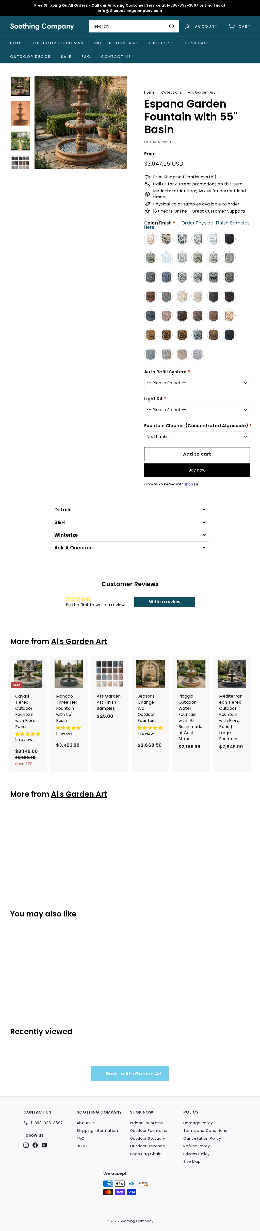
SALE (66, 56)
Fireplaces (162, 43)
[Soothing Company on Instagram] (26, 1145)
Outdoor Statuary (147, 1138)
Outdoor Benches (147, 1146)
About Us (86, 1122)
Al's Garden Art (201, 92)
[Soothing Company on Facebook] (35, 1145)
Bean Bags (197, 43)
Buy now (197, 470)
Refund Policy (196, 1146)
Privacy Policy (196, 1153)
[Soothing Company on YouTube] (44, 1145)
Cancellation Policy (202, 1138)
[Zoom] (81, 122)
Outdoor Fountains (58, 43)
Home (16, 43)
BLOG (82, 1146)
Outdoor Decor (30, 56)
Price (150, 154)
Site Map (192, 1161)
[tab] (130, 510)
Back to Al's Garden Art (133, 1073)
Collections (171, 92)
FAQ (86, 56)
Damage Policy (198, 1122)
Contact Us (116, 56)
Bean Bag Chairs (146, 1153)
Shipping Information (97, 1130)
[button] (27, 734)
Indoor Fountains (116, 43)
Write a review (165, 602)
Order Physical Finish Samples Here (197, 225)
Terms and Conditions (205, 1130)
